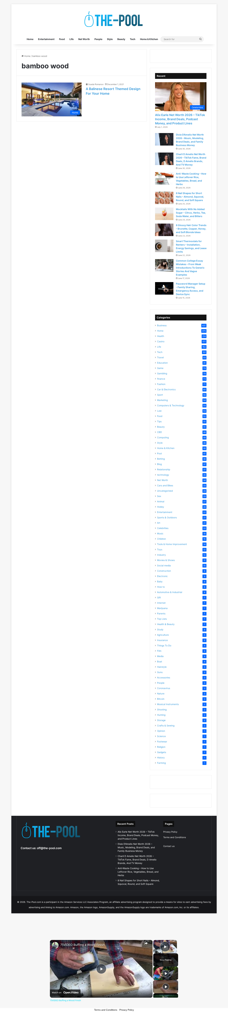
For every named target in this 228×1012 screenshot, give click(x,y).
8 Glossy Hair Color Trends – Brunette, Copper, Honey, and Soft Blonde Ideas (191, 229)
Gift (159, 597)
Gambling (162, 373)
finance (161, 378)
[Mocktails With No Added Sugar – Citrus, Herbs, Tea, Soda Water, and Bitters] (164, 214)
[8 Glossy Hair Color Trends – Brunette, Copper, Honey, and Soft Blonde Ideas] (164, 230)
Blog (159, 464)
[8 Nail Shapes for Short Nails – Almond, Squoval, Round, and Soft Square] (164, 198)
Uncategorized (165, 490)
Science (161, 736)
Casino (160, 341)
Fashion (161, 384)
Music (160, 533)
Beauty (121, 39)
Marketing (162, 400)
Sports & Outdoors (167, 517)
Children (161, 539)
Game (160, 368)
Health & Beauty (166, 624)
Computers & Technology (170, 405)
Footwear (162, 741)
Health (160, 336)
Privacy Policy (170, 831)
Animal (160, 501)
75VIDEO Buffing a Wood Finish (82, 944)
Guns (160, 672)
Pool (159, 453)
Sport (160, 394)
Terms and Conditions (174, 837)
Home (30, 39)
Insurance (162, 640)
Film (159, 651)
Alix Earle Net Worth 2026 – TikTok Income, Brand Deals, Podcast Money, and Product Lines (180, 119)
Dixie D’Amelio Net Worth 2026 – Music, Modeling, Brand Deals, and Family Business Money (136, 847)
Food (62, 39)
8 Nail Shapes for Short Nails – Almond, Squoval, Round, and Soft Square (190, 197)
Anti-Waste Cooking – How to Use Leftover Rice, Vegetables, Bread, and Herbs (138, 872)
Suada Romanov (96, 84)
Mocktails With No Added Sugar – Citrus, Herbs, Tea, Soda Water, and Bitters (191, 213)
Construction (164, 571)
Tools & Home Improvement (172, 544)
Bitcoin (160, 699)
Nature (160, 693)
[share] (146, 943)
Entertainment (46, 39)
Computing (163, 437)
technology (163, 474)
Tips (159, 421)
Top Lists (162, 619)
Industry (161, 555)
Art (158, 523)
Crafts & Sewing (165, 725)
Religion (161, 747)
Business (162, 325)
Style (110, 39)
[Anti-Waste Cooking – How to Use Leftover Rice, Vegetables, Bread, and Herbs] (164, 178)
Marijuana (162, 608)
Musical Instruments (168, 704)
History (161, 757)
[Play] (165, 973)
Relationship (163, 469)
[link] (55, 945)
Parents (161, 613)
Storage (161, 720)
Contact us (169, 846)
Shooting (162, 709)
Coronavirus (163, 688)
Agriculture (163, 635)
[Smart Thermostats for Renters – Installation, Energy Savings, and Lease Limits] (164, 246)
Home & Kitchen (149, 39)
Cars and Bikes (165, 485)
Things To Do (164, 645)
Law (159, 410)
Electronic (162, 576)
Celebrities (162, 528)
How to (161, 587)
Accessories (163, 677)
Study (160, 629)
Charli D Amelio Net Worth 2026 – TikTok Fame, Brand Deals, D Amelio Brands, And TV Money (137, 859)
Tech (132, 39)
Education (162, 362)
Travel (160, 357)
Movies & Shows (166, 560)
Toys (159, 549)
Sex (159, 496)
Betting (161, 458)
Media (160, 656)
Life (71, 39)
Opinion (161, 731)
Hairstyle (162, 667)
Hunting (161, 715)
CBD (159, 432)
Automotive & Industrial (169, 592)
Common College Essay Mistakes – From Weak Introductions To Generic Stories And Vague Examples (190, 267)
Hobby (160, 506)
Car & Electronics (166, 389)
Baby (160, 581)
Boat (159, 661)
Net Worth (84, 39)
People (98, 39)
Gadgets (161, 752)
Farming (161, 763)
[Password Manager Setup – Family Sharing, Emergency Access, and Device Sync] (164, 288)
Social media (164, 565)
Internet (161, 603)
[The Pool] (114, 19)
